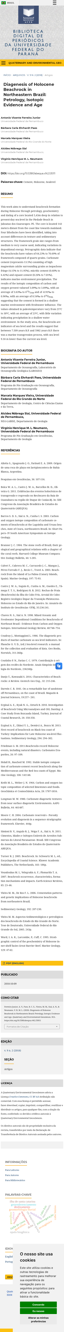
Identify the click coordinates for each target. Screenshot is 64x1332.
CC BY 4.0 (24, 1096)
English (9, 1256)
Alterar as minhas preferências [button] (38, 1319)
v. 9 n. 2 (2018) (34, 75)
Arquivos (19, 75)
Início (7, 75)
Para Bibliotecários (15, 1180)
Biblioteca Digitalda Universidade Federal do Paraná (28, 42)
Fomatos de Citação (18, 1026)
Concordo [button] (38, 1304)
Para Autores (12, 1175)
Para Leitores (12, 1170)
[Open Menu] (3, 62)
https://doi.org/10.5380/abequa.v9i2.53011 (31, 173)
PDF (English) (14, 963)
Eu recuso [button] (38, 1311)
